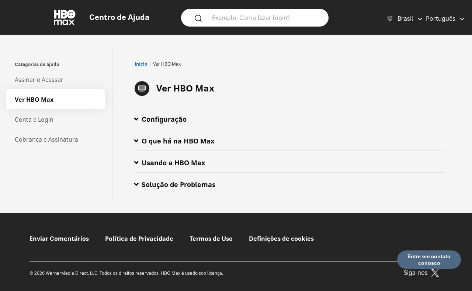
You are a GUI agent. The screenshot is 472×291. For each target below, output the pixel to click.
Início (141, 64)
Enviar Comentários (59, 239)
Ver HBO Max (34, 100)
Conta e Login (34, 119)
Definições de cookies (281, 239)
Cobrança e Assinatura (46, 139)
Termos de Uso (211, 239)
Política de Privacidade (139, 239)
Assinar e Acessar (39, 80)
